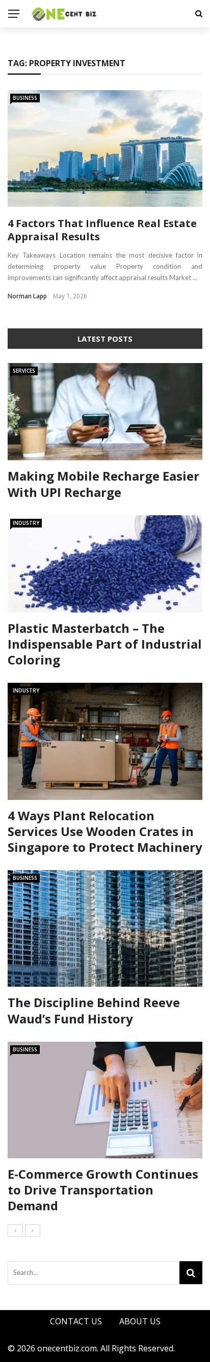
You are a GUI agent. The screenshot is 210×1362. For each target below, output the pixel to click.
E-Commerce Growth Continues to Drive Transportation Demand (103, 1189)
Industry (26, 522)
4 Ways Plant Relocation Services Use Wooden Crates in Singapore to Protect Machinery (105, 831)
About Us (140, 1321)
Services (24, 370)
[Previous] (15, 1231)
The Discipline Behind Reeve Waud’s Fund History (94, 1010)
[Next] (32, 1231)
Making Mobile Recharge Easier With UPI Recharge (103, 483)
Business (25, 97)
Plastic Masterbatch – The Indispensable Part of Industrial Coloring (105, 644)
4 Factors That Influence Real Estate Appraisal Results (102, 229)
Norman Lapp (27, 296)
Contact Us (76, 1321)
